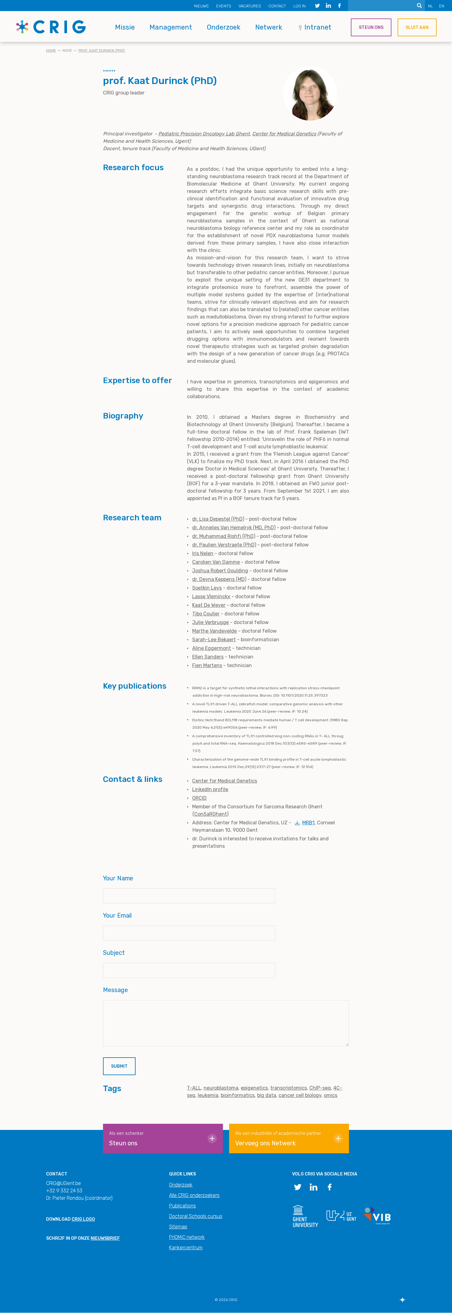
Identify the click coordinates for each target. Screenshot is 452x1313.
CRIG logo (83, 1219)
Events (223, 6)
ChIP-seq (320, 1088)
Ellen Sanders (208, 657)
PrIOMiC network (187, 1237)
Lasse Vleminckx (211, 596)
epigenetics (254, 1088)
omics (330, 1095)
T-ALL (194, 1088)
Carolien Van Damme (216, 562)
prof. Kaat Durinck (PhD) (101, 50)
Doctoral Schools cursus (195, 1216)
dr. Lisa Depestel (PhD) (218, 519)
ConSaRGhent (210, 814)
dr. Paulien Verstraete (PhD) (224, 545)
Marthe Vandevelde (214, 631)
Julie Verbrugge (210, 622)
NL (430, 6)
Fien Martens (207, 665)
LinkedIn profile (210, 789)
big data (266, 1095)
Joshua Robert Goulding (220, 571)
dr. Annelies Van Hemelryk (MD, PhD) (234, 527)
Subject (114, 952)
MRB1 (308, 823)
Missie (125, 27)
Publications (182, 1206)
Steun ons (371, 27)
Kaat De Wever (208, 605)
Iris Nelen (202, 553)
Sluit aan (417, 27)
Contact (277, 6)
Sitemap (178, 1227)
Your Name (118, 878)
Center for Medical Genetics (224, 781)
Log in (299, 6)
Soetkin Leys (207, 588)
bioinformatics (238, 1095)
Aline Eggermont (211, 648)
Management (170, 27)
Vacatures (250, 6)
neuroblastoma (221, 1088)
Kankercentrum (186, 1248)
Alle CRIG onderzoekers (194, 1195)
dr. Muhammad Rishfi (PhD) (223, 536)
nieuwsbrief (105, 1238)
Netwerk (268, 27)
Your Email (117, 915)
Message (115, 990)
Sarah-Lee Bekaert (214, 639)
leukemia (208, 1095)
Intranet (317, 27)
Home (51, 50)
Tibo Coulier (206, 614)
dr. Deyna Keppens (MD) (219, 579)
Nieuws (201, 6)
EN (441, 6)
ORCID (199, 798)
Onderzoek (223, 27)
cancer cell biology (300, 1095)
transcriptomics (288, 1088)
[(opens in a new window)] (317, 5)
